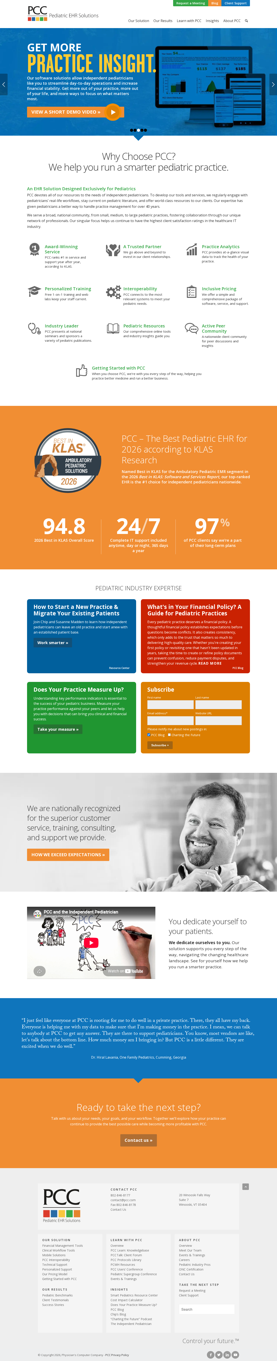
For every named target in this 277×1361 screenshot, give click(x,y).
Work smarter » (52, 642)
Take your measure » (58, 729)
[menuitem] (190, 3)
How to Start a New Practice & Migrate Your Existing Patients (76, 610)
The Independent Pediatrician (131, 1324)
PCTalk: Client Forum (126, 1255)
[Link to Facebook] (210, 1355)
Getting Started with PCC (59, 1279)
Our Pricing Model (54, 1274)
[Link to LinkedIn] (227, 1355)
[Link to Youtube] (235, 1355)
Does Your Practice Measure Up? (79, 689)
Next (273, 84)
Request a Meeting (190, 3)
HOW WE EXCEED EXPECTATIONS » (68, 855)
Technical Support (54, 1265)
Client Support (236, 3)
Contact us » (139, 1140)
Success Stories (53, 1305)
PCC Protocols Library (126, 1260)
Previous (4, 84)
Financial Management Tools (62, 1245)
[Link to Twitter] (219, 1355)
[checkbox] (194, 735)
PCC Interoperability (56, 1260)
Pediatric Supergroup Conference (134, 1274)
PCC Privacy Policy (117, 1355)
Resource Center (119, 668)
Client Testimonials (55, 1300)
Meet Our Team (190, 1250)
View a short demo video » (65, 111)
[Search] (246, 20)
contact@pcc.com (123, 1200)
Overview (117, 1245)
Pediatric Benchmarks (57, 1295)
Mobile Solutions (54, 1255)
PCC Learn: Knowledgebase (130, 1250)
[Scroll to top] (245, 1186)
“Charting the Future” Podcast (131, 1319)
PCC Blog (238, 668)
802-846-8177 (120, 1195)
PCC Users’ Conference (127, 1269)
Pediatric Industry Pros (195, 1265)
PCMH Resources (123, 1265)
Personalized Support (57, 1269)
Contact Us (118, 1209)
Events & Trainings (124, 1279)
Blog (214, 3)
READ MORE (210, 663)
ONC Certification (191, 1269)
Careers (184, 1260)
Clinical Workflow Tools (58, 1250)
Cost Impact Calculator (127, 1300)
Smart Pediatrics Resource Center (134, 1295)
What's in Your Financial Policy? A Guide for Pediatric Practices (194, 610)
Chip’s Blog (118, 1314)
